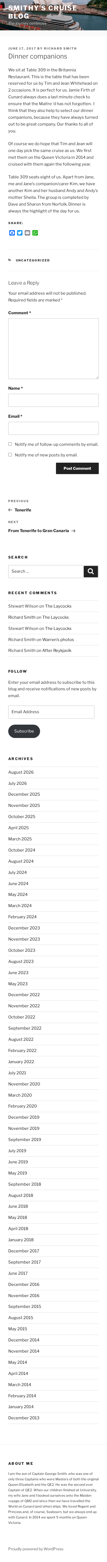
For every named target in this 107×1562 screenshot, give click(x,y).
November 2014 (24, 1351)
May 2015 (17, 1328)
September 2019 (24, 1139)
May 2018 (17, 1217)
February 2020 (22, 1106)
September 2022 (24, 1028)
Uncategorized (33, 260)
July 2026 (17, 783)
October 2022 (21, 1017)
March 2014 (19, 1384)
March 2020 (20, 1095)
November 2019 (24, 1128)
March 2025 (20, 839)
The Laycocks (58, 606)
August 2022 (20, 1039)
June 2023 (18, 972)
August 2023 (21, 961)
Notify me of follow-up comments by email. (56, 444)
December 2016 (24, 1284)
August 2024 (21, 861)
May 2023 (18, 983)
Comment (19, 312)
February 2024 (22, 916)
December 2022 (24, 994)
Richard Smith (60, 48)
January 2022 (21, 1061)
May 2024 (18, 894)
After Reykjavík (56, 650)
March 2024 (20, 905)
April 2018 (18, 1228)
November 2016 (24, 1295)
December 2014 (24, 1340)
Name (15, 388)
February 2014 (22, 1395)
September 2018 (24, 1184)
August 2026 (21, 772)
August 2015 (20, 1317)
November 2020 (24, 1084)
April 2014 (18, 1373)
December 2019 (24, 1117)
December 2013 (24, 1417)
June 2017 (18, 1273)
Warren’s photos (58, 639)
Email (15, 416)
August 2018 (20, 1195)
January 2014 (21, 1406)
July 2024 (17, 872)
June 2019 (18, 1162)
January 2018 (21, 1239)
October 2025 (21, 816)
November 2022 (24, 1005)
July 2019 (17, 1150)
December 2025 (24, 794)
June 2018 (18, 1206)
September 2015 (24, 1306)
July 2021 (17, 1072)
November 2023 (24, 939)
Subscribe (24, 731)
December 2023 (24, 928)
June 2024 (18, 883)
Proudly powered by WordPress (35, 1548)
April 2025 (18, 827)
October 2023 (21, 950)
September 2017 (24, 1262)
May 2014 (17, 1362)
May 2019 (17, 1173)
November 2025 (24, 805)
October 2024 (21, 850)
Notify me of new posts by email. (46, 455)
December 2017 (23, 1251)
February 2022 (22, 1050)
